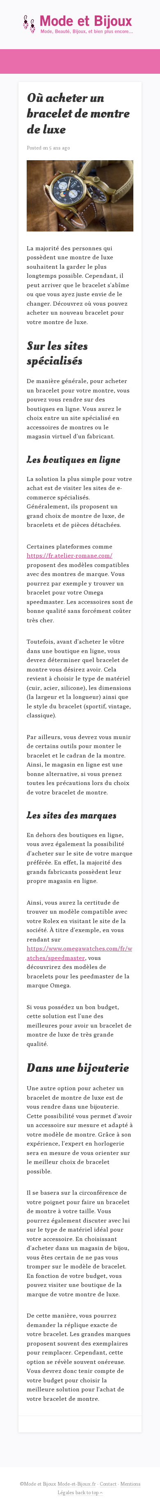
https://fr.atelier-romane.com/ (69, 555)
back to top (87, 1492)
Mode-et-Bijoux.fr (76, 1484)
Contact (108, 1484)
